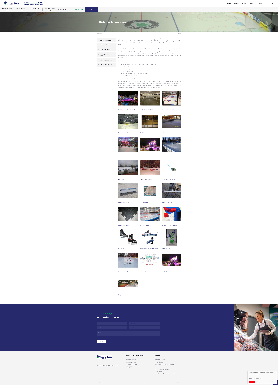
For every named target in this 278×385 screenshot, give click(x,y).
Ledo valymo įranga (105, 49)
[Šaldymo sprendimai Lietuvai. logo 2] (33, 3)
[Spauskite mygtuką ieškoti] (272, 3)
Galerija (251, 3)
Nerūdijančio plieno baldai (7, 9)
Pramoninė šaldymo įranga (50, 9)
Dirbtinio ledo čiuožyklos (106, 40)
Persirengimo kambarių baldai (106, 54)
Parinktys (272, 381)
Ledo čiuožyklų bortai (105, 45)
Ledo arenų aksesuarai (106, 60)
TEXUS (180, 382)
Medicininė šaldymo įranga (21, 9)
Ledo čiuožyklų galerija (106, 64)
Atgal (180, 33)
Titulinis (98, 33)
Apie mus (229, 3)
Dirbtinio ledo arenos (77, 9)
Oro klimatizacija (62, 9)
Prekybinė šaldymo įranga (35, 9)
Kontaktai (244, 3)
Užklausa (236, 3)
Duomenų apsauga (143, 382)
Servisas (91, 9)
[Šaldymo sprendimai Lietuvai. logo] (11, 3)
